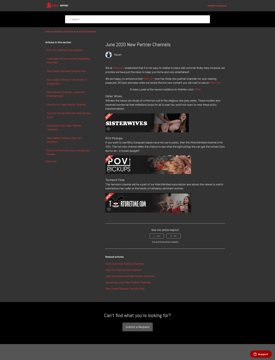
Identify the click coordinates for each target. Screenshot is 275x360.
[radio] (157, 236)
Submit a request (217, 5)
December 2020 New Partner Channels (64, 127)
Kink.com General (67, 31)
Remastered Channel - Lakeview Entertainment (66, 94)
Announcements (87, 31)
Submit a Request (138, 327)
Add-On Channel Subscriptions (65, 50)
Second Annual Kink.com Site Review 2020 (68, 115)
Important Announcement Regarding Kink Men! (68, 60)
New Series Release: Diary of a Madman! (64, 140)
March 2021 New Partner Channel (66, 104)
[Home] (58, 7)
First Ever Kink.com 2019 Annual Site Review (68, 152)
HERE (197, 89)
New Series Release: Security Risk (66, 71)
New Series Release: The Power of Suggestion (67, 81)
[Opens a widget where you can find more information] (261, 354)
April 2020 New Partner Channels (124, 263)
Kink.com (49, 31)
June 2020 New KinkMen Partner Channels (130, 276)
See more (50, 161)
